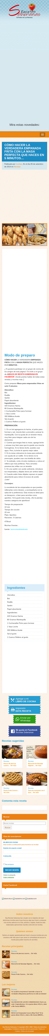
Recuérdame (9, 864)
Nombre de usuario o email (12, 848)
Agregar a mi (26, 700)
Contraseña (7, 856)
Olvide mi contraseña (9, 875)
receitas (19, 164)
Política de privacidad (27, 1031)
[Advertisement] (24, 46)
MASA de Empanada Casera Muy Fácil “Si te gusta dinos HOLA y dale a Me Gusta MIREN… (27, 1014)
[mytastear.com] (30, 898)
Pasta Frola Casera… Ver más (11, 791)
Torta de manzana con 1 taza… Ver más (36, 791)
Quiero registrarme (8, 877)
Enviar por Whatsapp (25, 719)
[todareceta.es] (7, 898)
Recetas (17, 167)
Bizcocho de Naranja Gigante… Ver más (35, 764)
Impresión (23, 709)
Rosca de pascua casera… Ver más (10, 764)
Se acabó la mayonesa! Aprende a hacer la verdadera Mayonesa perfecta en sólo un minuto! (28, 993)
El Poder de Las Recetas (25, 17)
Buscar (7, 828)
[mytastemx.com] (19, 898)
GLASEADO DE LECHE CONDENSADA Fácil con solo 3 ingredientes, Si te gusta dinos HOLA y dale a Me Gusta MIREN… (29, 1004)
